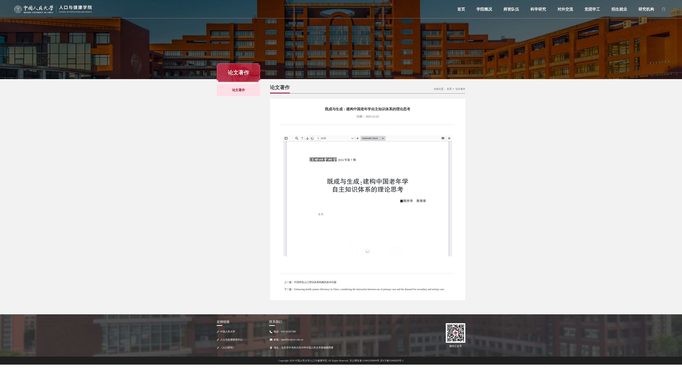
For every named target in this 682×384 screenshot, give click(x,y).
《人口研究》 (227, 347)
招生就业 (619, 9)
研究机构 (646, 9)
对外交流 (565, 9)
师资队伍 (511, 9)
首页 (461, 9)
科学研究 (538, 9)
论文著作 (238, 90)
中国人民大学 (227, 331)
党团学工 (592, 9)
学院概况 (484, 9)
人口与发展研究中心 (231, 339)
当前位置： (440, 89)
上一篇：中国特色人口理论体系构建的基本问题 (310, 282)
